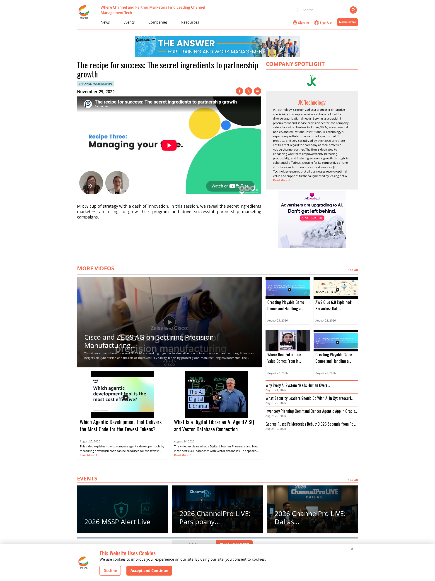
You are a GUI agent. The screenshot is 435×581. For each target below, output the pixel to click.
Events (129, 22)
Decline (110, 570)
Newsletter (347, 22)
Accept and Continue (149, 570)
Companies (158, 22)
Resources (190, 22)
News (105, 22)
